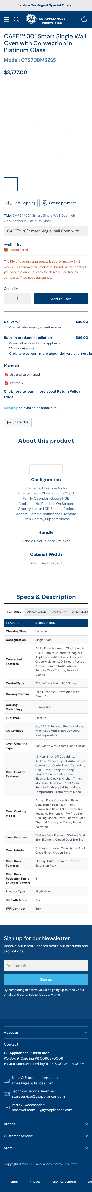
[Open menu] (6, 19)
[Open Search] (16, 19)
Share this (20, 422)
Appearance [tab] (36, 612)
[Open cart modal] (84, 19)
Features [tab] (14, 612)
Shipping (11, 408)
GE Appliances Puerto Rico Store (54, 1164)
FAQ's (8, 397)
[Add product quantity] (26, 298)
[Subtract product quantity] (8, 298)
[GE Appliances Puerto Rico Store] (46, 19)
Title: (40, 218)
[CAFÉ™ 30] (46, 127)
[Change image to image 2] (27, 184)
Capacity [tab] (59, 612)
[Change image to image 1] (11, 184)
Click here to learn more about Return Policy (42, 391)
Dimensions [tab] (80, 612)
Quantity (11, 288)
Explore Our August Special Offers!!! (46, 5)
